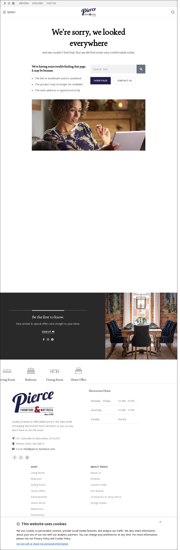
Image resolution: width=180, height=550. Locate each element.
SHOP (34, 466)
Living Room (38, 472)
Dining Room (38, 484)
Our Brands (97, 491)
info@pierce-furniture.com (39, 449)
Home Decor (38, 503)
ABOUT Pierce (99, 466)
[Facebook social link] (5, 3)
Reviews (95, 478)
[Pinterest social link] (13, 3)
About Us (96, 472)
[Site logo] (88, 12)
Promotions (37, 515)
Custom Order (99, 484)
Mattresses (37, 509)
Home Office (38, 491)
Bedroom (36, 478)
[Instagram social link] (9, 3)
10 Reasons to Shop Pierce (106, 497)
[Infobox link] (21, 374)
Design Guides (99, 503)
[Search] (172, 12)
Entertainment (39, 497)
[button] (90, 374)
